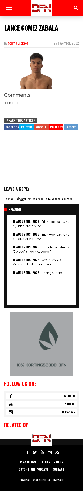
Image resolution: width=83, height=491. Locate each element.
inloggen (21, 199)
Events (45, 461)
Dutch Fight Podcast (34, 469)
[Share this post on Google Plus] (41, 127)
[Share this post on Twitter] (26, 127)
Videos (58, 461)
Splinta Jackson (18, 43)
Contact (58, 469)
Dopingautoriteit (52, 273)
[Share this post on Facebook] (11, 127)
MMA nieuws (28, 461)
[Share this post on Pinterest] (56, 127)
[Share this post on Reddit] (71, 127)
